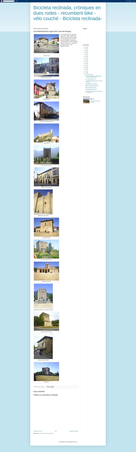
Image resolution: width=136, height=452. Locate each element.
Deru (93, 99)
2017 (85, 61)
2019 (85, 58)
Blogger (75, 441)
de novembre (88, 74)
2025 (85, 48)
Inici (56, 431)
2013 (85, 69)
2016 (85, 63)
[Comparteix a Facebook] (51, 387)
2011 (85, 72)
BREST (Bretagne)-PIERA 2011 (92, 85)
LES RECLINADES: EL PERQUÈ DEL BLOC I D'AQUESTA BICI (93, 77)
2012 (85, 71)
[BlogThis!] (48, 387)
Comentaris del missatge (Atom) (47, 433)
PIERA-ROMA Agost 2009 (90, 87)
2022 (85, 54)
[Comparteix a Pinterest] (53, 387)
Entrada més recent (38, 431)
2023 (85, 52)
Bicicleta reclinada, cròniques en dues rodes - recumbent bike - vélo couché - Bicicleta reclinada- (67, 13)
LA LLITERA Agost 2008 (90, 79)
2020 (85, 56)
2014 (85, 67)
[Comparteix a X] (50, 387)
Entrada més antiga (73, 431)
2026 (85, 47)
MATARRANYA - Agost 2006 (91, 83)
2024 (85, 50)
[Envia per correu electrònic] (47, 387)
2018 (85, 60)
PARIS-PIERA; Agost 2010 (90, 89)
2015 (85, 65)
